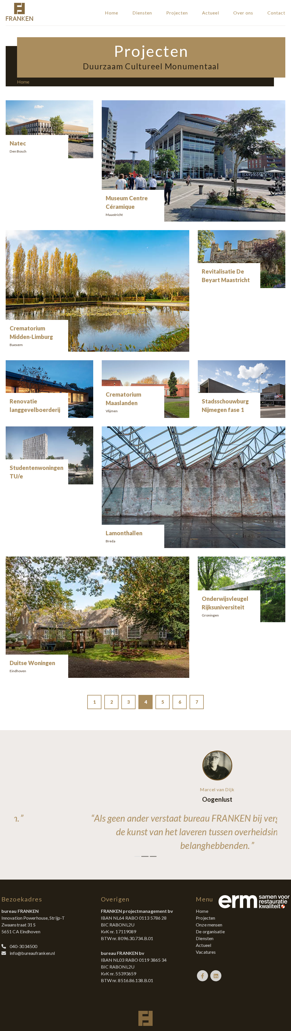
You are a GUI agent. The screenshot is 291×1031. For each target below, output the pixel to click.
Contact (276, 12)
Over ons (243, 12)
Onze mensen (209, 924)
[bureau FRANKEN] (19, 19)
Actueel (210, 12)
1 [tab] (137, 856)
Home (111, 12)
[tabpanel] (145, 801)
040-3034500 (23, 946)
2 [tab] (144, 856)
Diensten (142, 12)
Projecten (177, 12)
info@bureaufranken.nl (32, 953)
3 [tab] (152, 856)
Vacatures (206, 952)
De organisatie (210, 931)
